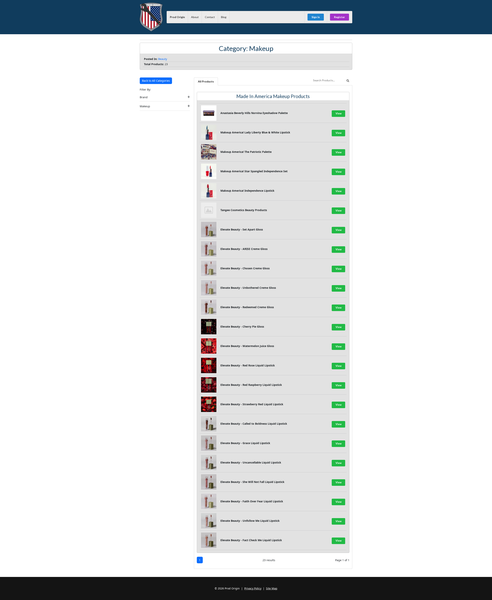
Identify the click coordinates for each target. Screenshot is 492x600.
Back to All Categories (156, 80)
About (195, 17)
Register (339, 17)
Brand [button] (144, 97)
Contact (210, 17)
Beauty (162, 59)
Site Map (271, 588)
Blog (223, 17)
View (339, 113)
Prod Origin (177, 17)
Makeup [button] (145, 106)
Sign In (316, 17)
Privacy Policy (252, 588)
